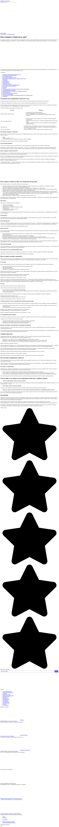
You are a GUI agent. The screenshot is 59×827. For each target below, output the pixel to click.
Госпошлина (5, 80)
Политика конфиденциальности (9, 822)
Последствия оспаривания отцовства (10, 93)
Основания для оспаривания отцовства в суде (12, 74)
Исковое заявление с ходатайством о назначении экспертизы (15, 91)
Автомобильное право (7, 691)
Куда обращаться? (6, 81)
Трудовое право (6, 701)
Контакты (5, 817)
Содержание (5, 819)
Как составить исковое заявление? (9, 85)
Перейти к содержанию (5, 0)
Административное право (8, 692)
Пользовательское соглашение (9, 821)
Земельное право (6, 696)
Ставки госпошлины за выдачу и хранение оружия (10, 813)
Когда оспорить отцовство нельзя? (9, 77)
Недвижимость (6, 698)
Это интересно (6, 705)
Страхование (5, 700)
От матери (5, 86)
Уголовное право (6, 702)
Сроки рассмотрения (7, 83)
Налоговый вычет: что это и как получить (8, 721)
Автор (4, 816)
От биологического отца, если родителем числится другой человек (16, 89)
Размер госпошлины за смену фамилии (8, 783)
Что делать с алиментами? (8, 94)
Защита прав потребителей (8, 695)
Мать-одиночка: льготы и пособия (7, 736)
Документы (5, 79)
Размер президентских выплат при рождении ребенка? (11, 798)
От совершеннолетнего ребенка (9, 90)
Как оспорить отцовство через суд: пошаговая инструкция (14, 78)
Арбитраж (5, 693)
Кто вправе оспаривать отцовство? (9, 75)
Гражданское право (6, 694)
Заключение (5, 96)
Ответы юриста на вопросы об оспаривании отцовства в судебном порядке (17, 95)
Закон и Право (3, 33)
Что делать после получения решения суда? (11, 84)
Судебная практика (6, 92)
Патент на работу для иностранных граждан (9, 751)
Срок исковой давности (7, 76)
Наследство (5, 697)
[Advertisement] (29, 173)
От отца (4, 88)
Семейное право (6, 699)
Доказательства (6, 82)
